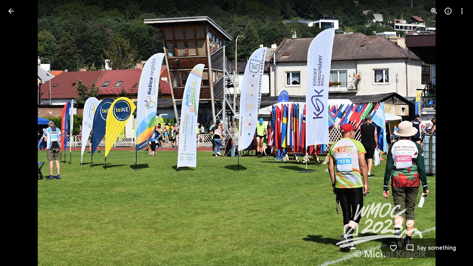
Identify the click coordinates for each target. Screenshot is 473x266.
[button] (19, 133)
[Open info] (448, 11)
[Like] (393, 248)
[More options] (462, 11)
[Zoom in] (434, 11)
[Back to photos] (11, 11)
